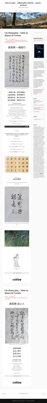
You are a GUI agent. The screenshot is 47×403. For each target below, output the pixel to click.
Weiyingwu (41, 171)
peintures (35, 158)
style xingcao (12, 42)
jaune (34, 144)
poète (23, 41)
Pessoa (39, 158)
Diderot (36, 137)
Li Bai (38, 149)
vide (43, 168)
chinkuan (35, 134)
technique (37, 166)
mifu (43, 154)
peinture (38, 157)
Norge (37, 156)
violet (38, 169)
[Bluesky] (18, 280)
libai (40, 149)
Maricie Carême (39, 153)
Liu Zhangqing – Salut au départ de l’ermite (16, 34)
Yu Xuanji (38, 175)
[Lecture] (5, 126)
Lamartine (39, 148)
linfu (7, 296)
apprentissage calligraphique (20, 40)
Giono (42, 141)
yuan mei (35, 175)
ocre (39, 156)
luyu (43, 152)
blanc (39, 129)
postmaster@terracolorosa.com (39, 109)
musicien (36, 155)
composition (35, 135)
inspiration (36, 143)
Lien (17, 269)
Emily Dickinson (39, 139)
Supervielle (36, 164)
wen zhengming (41, 172)
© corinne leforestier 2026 (24, 88)
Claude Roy (39, 134)
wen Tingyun (36, 172)
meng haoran (36, 154)
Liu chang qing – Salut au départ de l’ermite (16, 291)
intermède (41, 143)
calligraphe (42, 130)
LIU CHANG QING (16, 41)
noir (34, 156)
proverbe (42, 159)
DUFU (39, 138)
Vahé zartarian (41, 40)
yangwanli (41, 174)
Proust (39, 159)
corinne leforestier (41, 135)
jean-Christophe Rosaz (40, 144)
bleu (41, 129)
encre (34, 140)
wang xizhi (36, 170)
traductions (36, 167)
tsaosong (40, 167)
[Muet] (25, 126)
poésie (20, 41)
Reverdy (40, 161)
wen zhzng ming (36, 173)
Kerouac (35, 147)
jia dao (36, 145)
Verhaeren (37, 168)
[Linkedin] (17, 280)
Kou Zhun (41, 147)
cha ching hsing (36, 133)
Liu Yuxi (40, 151)
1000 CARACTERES (11, 40)
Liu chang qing (37, 150)
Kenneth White (39, 146)
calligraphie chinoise (9, 41)
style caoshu (7, 42)
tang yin (38, 165)
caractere (35, 132)
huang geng (42, 142)
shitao (39, 163)
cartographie (40, 132)
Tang (34, 165)
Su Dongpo (43, 163)
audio (36, 128)
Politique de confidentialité (23, 393)
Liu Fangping (42, 150)
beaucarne (35, 129)
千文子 (36, 177)
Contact (43, 393)
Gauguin (38, 141)
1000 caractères (36, 126)
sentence (41, 162)
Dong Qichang (41, 137)
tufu (34, 168)
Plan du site (4, 393)
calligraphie (36, 131)
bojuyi (34, 130)
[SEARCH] (43, 32)
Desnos (40, 136)
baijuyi (40, 128)
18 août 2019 (12, 296)
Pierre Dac (42, 158)
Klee (38, 147)
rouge (35, 162)
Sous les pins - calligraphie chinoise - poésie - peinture (23, 4)
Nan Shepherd (40, 155)
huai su (38, 142)
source (21, 123)
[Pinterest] (20, 280)
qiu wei (43, 160)
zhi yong (42, 176)
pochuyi (36, 159)
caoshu (40, 131)
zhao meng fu (38, 176)
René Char (36, 161)
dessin (44, 136)
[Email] (15, 280)
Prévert (36, 160)
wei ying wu (36, 171)
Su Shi (41, 164)
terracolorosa (42, 166)
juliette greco (40, 145)
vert (41, 168)
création (36, 136)
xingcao (41, 173)
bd (42, 128)
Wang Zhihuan (41, 170)
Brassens (38, 130)
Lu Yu (35, 153)
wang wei (42, 169)
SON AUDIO (26, 41)
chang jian (41, 133)
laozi (35, 149)
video (35, 169)
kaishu (35, 146)
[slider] (27, 126)
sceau (38, 162)
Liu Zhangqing (15, 103)
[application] (17, 127)
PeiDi (35, 157)
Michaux (40, 154)
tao (40, 165)
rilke (43, 161)
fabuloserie (38, 140)
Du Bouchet (35, 138)
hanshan (35, 142)
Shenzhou (35, 163)
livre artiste (39, 152)
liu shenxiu (36, 151)
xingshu (36, 174)
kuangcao (35, 148)
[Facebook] (13, 280)
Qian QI (39, 160)
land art (43, 148)
